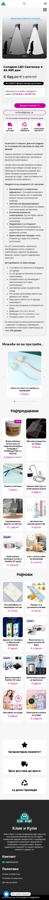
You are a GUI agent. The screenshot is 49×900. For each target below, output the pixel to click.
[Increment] (10, 106)
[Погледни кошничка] (45, 4)
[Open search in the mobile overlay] (24, 4)
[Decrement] (5, 106)
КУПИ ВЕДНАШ (22, 112)
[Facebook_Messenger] (6, 894)
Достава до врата (9, 882)
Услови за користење (11, 874)
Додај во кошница (28, 105)
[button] (5, 36)
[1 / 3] (24, 36)
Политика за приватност (12, 878)
